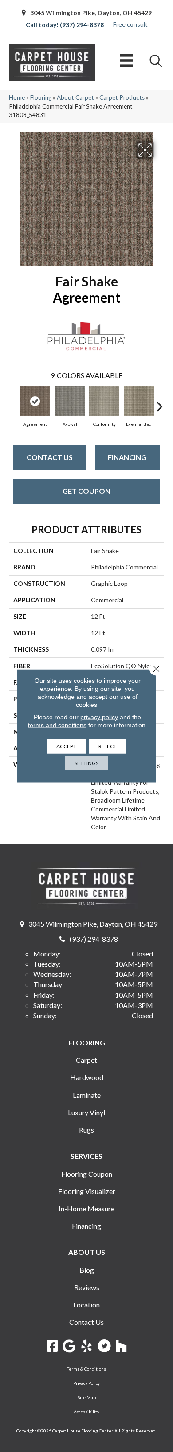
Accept (66, 746)
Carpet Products (122, 97)
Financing (127, 457)
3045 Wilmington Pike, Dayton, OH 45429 (91, 12)
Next (159, 401)
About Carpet (75, 97)
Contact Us (50, 457)
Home (17, 97)
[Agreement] (35, 401)
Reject (107, 746)
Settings (86, 763)
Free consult (130, 24)
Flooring (40, 97)
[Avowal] (69, 401)
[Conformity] (104, 401)
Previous (13, 401)
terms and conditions (57, 725)
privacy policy (99, 717)
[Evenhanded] (139, 401)
